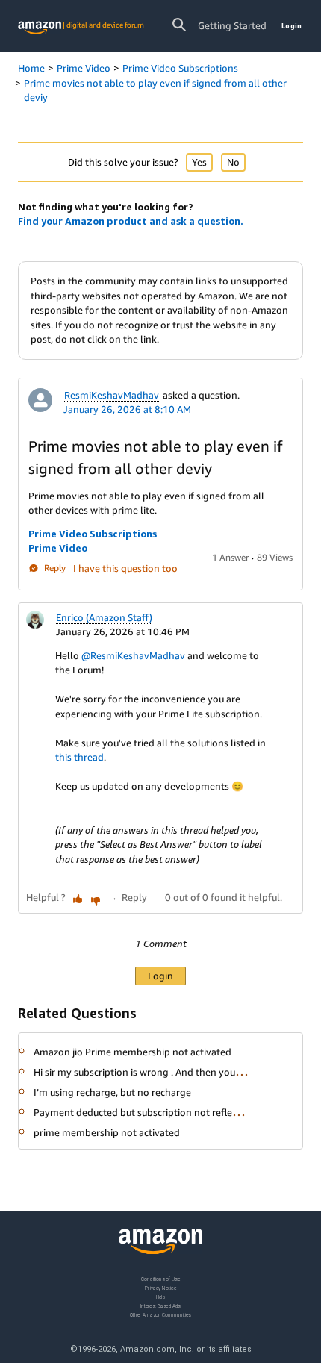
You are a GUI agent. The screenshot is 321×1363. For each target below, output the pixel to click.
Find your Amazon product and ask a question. (130, 221)
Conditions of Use (160, 1279)
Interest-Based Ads (160, 1305)
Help (161, 1296)
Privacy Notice (160, 1287)
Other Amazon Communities (160, 1314)
